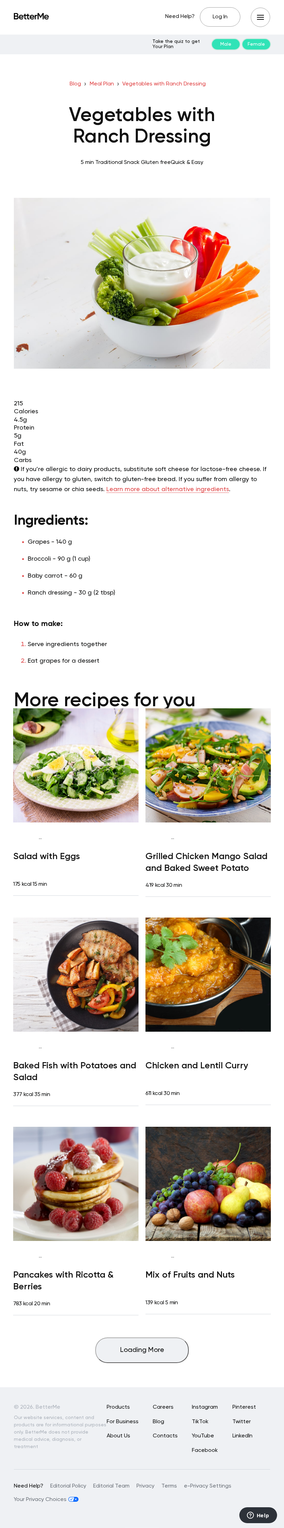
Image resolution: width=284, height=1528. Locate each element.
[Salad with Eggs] (76, 765)
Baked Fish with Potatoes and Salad (74, 1071)
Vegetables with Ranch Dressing (164, 84)
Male (225, 44)
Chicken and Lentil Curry (196, 1065)
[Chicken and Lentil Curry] (208, 974)
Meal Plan (102, 84)
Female (256, 44)
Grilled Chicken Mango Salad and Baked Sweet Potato (206, 862)
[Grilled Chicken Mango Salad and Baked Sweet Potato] (208, 765)
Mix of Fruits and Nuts (190, 1275)
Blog (75, 84)
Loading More (142, 1350)
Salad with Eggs (46, 856)
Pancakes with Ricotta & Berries (63, 1281)
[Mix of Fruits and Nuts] (208, 1184)
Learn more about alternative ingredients (167, 489)
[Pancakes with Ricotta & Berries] (76, 1184)
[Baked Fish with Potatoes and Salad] (76, 974)
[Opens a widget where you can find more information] (258, 1516)
